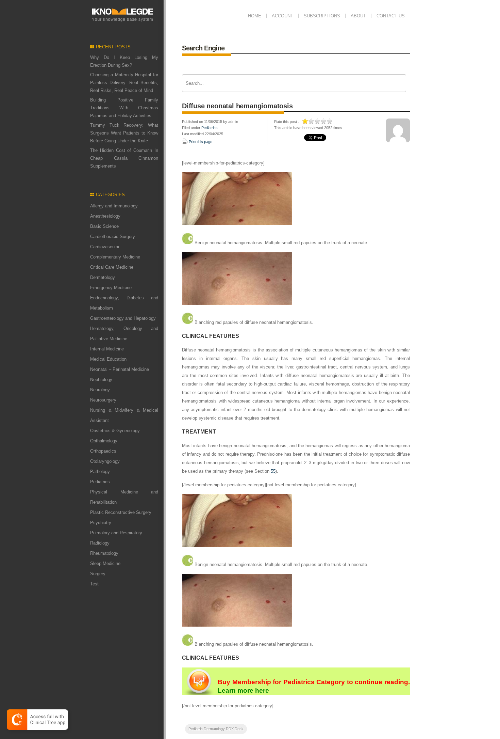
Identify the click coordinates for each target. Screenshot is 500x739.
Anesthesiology (105, 216)
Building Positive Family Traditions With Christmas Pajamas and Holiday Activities (124, 107)
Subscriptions (322, 15)
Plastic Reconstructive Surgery (120, 512)
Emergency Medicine (111, 287)
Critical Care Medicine (111, 267)
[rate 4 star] (324, 121)
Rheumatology (104, 553)
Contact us (391, 15)
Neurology (100, 389)
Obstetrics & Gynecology (115, 430)
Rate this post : (286, 122)
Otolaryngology (105, 461)
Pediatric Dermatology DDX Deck (216, 729)
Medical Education (108, 359)
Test (94, 583)
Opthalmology (103, 440)
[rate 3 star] (318, 121)
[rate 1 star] (305, 121)
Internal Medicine (107, 348)
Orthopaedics (103, 451)
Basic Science (104, 226)
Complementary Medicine (115, 257)
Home (254, 15)
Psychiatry (100, 522)
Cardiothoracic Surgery (112, 236)
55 (273, 471)
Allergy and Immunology (114, 205)
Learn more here (243, 690)
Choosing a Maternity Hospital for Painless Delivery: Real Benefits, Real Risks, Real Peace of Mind (124, 82)
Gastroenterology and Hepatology (123, 318)
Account (282, 15)
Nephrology (101, 379)
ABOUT (358, 15)
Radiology (100, 543)
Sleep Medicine (105, 563)
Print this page (200, 142)
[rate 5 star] (330, 121)
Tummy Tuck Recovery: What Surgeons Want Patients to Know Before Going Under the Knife (124, 133)
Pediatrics (100, 481)
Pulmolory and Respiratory (116, 532)
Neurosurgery (103, 400)
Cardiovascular (104, 246)
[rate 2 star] (312, 121)
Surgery (97, 573)
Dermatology (102, 277)
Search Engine (203, 48)
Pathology (100, 471)
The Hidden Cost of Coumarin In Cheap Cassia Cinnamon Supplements (124, 158)
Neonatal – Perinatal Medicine (119, 369)
